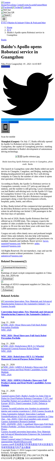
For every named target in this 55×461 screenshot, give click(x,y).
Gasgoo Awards (8, 306)
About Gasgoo (7, 439)
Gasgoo (4, 396)
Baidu (3, 40)
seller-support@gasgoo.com (20, 244)
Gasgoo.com (6, 444)
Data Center (17, 5)
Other (43, 22)
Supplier (5, 416)
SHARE (5, 66)
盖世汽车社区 (39, 444)
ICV (6, 22)
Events (26, 5)
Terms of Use (30, 439)
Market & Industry (16, 22)
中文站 (15, 444)
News (9, 5)
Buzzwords (27, 442)
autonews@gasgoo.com (11, 256)
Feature (39, 5)
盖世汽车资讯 (26, 444)
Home (4, 5)
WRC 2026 (6, 330)
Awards (32, 5)
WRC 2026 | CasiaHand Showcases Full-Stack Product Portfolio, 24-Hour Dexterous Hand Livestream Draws (27, 426)
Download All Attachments (15, 267)
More (44, 5)
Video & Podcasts (33, 22)
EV (2, 22)
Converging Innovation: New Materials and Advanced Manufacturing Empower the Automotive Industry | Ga (26, 434)
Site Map (13, 442)
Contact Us (19, 439)
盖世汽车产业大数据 (20, 447)
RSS (19, 442)
